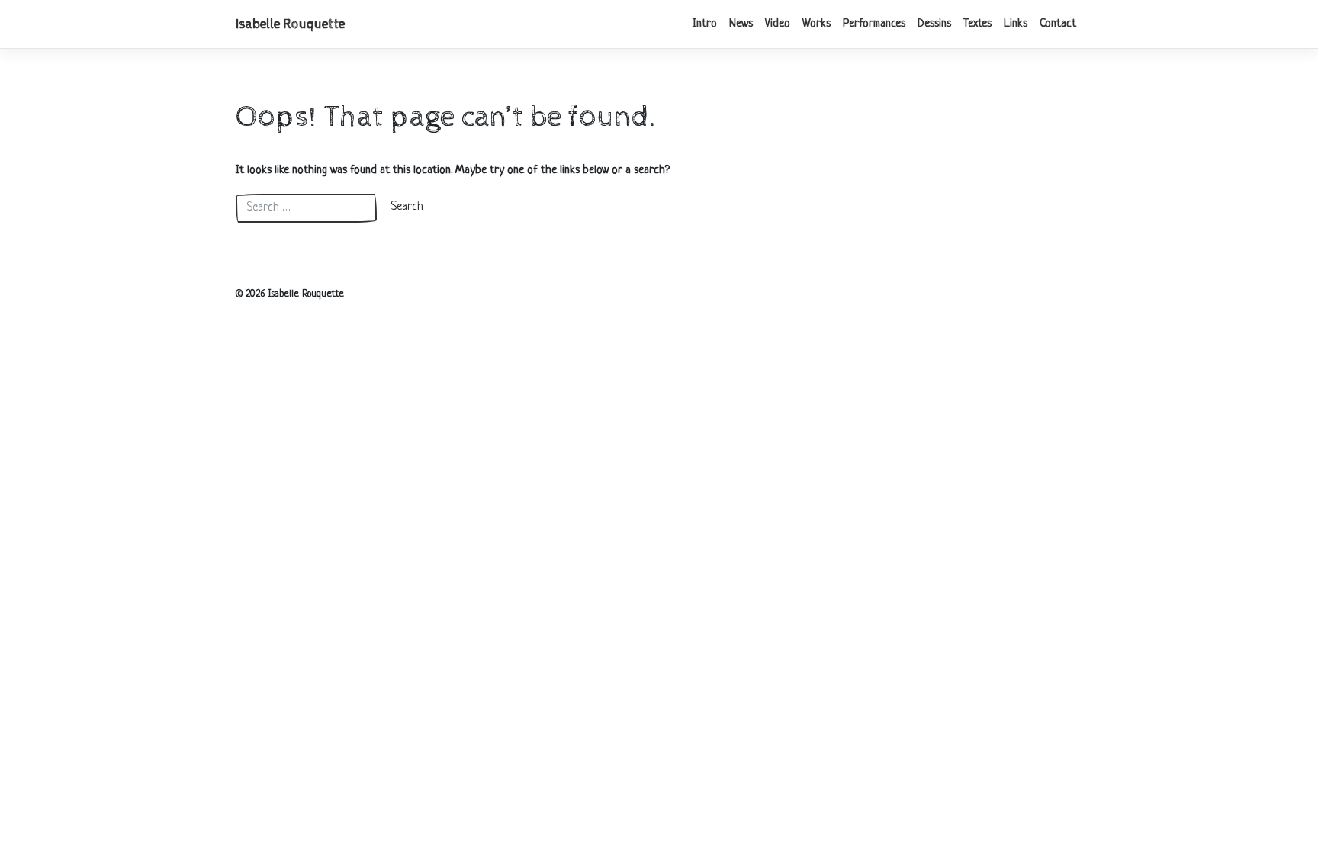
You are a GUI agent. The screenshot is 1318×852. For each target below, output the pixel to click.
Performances (874, 24)
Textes (977, 24)
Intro (705, 24)
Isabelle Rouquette (290, 24)
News (741, 24)
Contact (1058, 24)
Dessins (934, 24)
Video (777, 24)
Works (816, 24)
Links (1015, 24)
